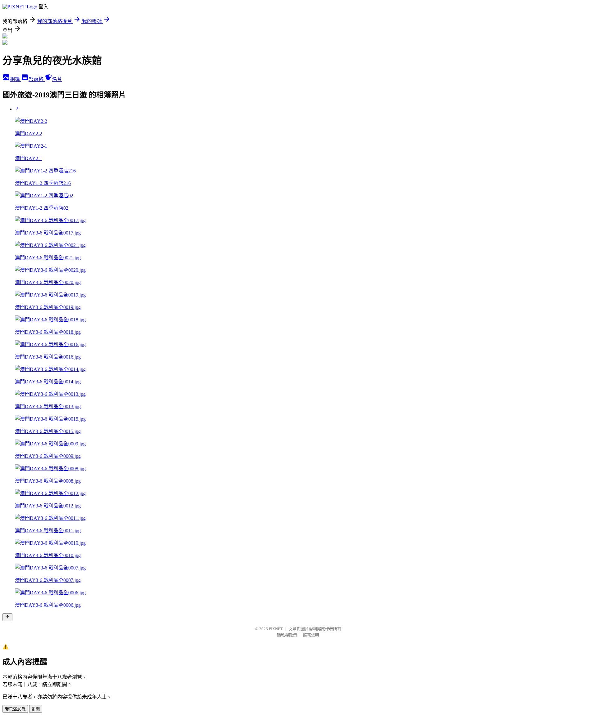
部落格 (37, 79)
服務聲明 (311, 635)
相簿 (15, 79)
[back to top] (7, 617)
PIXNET (276, 629)
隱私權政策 (287, 635)
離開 (36, 709)
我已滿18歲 (15, 709)
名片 (57, 79)
